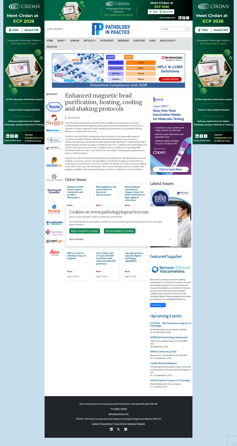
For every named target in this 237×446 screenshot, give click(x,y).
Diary (152, 40)
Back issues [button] (167, 40)
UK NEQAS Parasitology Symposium (169, 337)
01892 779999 (120, 409)
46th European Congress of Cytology (170, 380)
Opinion (74, 40)
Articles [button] (89, 40)
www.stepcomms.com (118, 414)
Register (58, 29)
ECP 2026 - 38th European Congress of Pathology (170, 324)
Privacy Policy (106, 424)
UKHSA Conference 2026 (163, 351)
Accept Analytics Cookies (120, 230)
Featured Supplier (166, 256)
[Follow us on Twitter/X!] (118, 429)
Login (50, 29)
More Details (76, 239)
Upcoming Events (166, 316)
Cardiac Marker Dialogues (163, 363)
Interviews (106, 40)
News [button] (60, 40)
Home (50, 40)
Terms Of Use (120, 424)
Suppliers (139, 40)
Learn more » (157, 305)
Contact (95, 424)
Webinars (123, 40)
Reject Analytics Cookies (84, 230)
